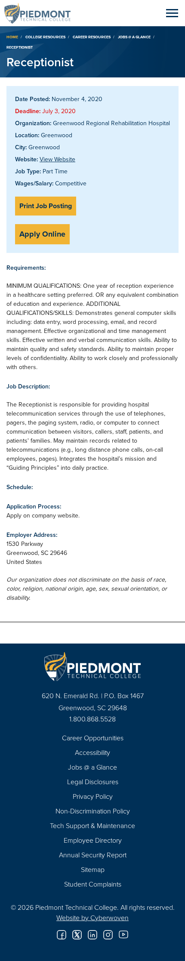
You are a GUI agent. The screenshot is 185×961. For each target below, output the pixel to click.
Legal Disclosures (92, 781)
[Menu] (172, 13)
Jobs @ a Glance (134, 37)
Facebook (61, 934)
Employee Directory (93, 840)
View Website (57, 159)
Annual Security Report (92, 854)
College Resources (45, 37)
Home (12, 37)
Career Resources (92, 37)
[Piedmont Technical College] (92, 666)
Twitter (77, 934)
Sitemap (93, 869)
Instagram (108, 934)
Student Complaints (92, 884)
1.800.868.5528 (92, 719)
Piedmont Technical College (41, 13)
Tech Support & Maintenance (92, 825)
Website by (92, 917)
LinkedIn (92, 934)
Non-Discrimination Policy (93, 811)
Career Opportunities (92, 737)
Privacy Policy (93, 796)
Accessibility (92, 752)
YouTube (123, 934)
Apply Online (42, 234)
